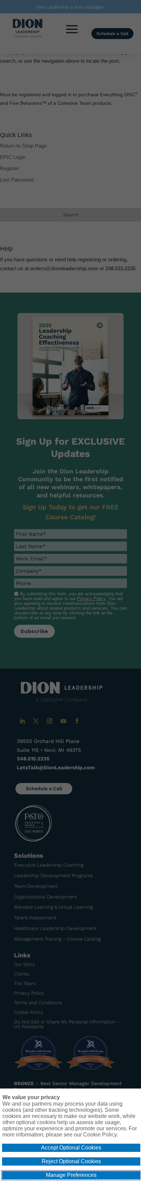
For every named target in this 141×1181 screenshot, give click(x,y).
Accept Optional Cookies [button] (71, 1148)
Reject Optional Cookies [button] (71, 1161)
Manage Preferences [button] (71, 1175)
